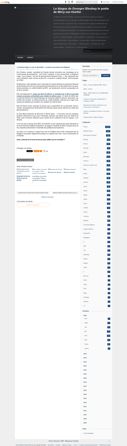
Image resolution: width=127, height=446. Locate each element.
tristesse (85, 161)
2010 (85, 414)
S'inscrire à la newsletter (25, 160)
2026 (85, 315)
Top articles (51, 445)
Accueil (20, 57)
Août (85, 318)
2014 (85, 398)
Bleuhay (85, 139)
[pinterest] (72, 2)
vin (84, 306)
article (85, 203)
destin (85, 152)
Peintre (85, 259)
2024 (85, 358)
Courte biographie (88, 433)
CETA (85, 280)
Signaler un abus (67, 445)
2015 (85, 394)
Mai (85, 331)
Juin (85, 327)
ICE (84, 250)
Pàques (85, 263)
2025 (85, 354)
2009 (85, 419)
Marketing (86, 254)
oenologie (86, 297)
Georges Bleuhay (28, 445)
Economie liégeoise (89, 225)
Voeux (85, 267)
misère (85, 212)
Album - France (87, 89)
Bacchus (86, 276)
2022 (85, 366)
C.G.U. (75, 445)
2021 (85, 370)
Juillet (86, 323)
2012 (85, 406)
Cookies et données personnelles (88, 445)
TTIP (84, 288)
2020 (85, 374)
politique (85, 220)
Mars (85, 340)
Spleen (85, 195)
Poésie (85, 126)
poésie (85, 173)
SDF (84, 246)
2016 (85, 390)
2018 (85, 382)
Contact (30, 57)
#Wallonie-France (74, 69)
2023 (85, 362)
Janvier (86, 348)
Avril (85, 335)
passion (85, 182)
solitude (85, 207)
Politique (85, 178)
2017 (85, 386)
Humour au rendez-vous (90, 165)
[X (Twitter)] (69, 2)
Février (86, 344)
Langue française (88, 229)
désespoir (86, 156)
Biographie (86, 237)
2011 (85, 410)
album (85, 293)
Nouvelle (85, 148)
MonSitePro (86, 233)
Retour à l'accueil (47, 197)
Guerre (85, 190)
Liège (85, 284)
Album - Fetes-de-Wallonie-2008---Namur (95, 85)
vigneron (85, 301)
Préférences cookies (105, 445)
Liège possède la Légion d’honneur (93, 117)
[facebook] (65, 2)
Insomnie (86, 216)
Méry (84, 169)
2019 (85, 378)
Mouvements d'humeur (89, 135)
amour (85, 186)
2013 (85, 402)
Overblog (75, 441)
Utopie (85, 199)
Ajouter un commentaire (33, 205)
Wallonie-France (88, 131)
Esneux (85, 144)
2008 (85, 423)
